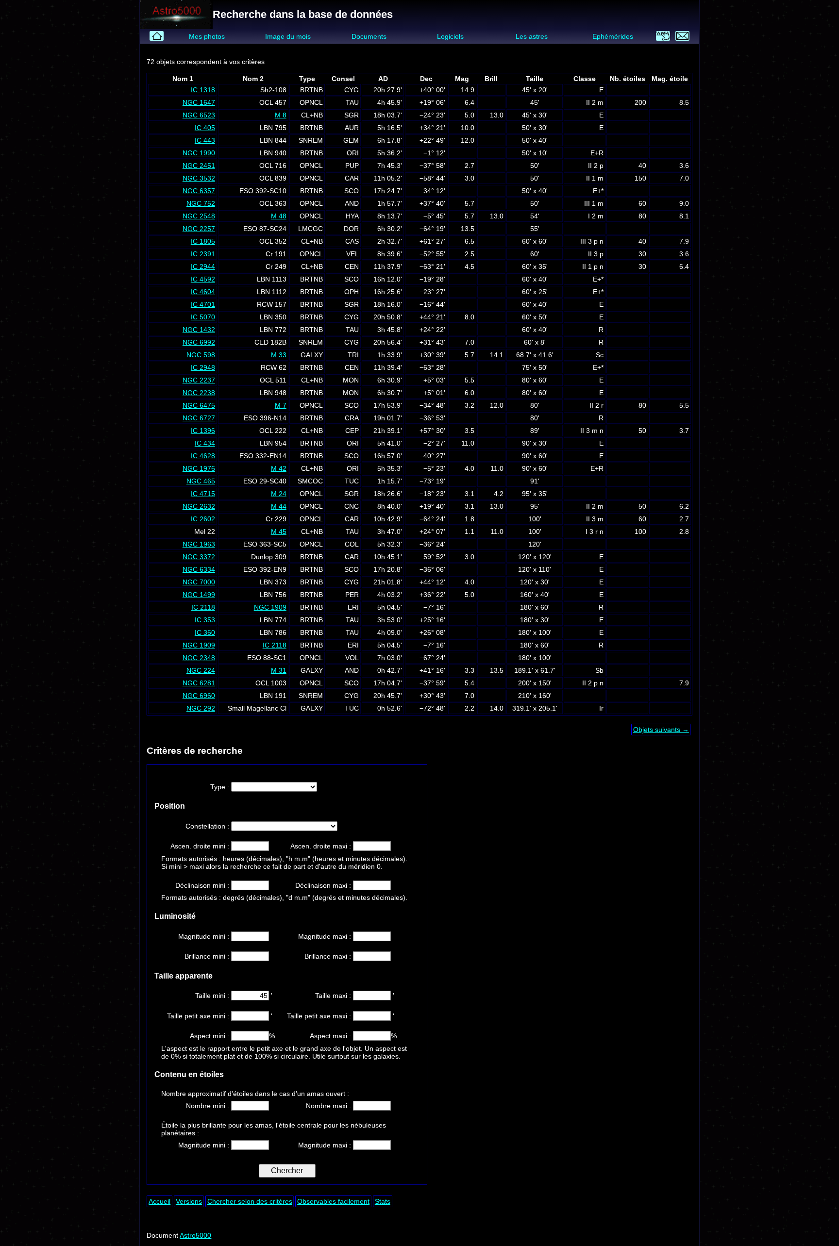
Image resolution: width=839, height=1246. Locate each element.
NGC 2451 (199, 165)
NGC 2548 (199, 216)
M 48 (278, 216)
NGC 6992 (199, 342)
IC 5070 (203, 317)
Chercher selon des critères (249, 1201)
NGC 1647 (199, 102)
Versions (189, 1201)
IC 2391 (203, 254)
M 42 (278, 468)
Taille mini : (213, 995)
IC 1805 (203, 241)
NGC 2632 (199, 506)
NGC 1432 (199, 329)
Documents (369, 36)
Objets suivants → (661, 729)
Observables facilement (333, 1201)
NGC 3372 (199, 557)
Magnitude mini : (204, 936)
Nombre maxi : (329, 1106)
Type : (220, 787)
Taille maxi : (334, 995)
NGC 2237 (199, 380)
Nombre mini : (208, 1106)
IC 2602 (203, 519)
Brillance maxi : (328, 956)
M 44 (278, 506)
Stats (382, 1201)
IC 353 (205, 620)
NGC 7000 (199, 582)
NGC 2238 (199, 393)
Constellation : (208, 826)
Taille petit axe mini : (199, 1016)
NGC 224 (200, 670)
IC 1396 (203, 430)
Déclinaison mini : (203, 885)
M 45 (278, 531)
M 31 (278, 670)
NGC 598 (200, 355)
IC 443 (205, 140)
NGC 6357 (199, 191)
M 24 (278, 494)
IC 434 (205, 443)
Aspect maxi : (331, 1036)
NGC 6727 (199, 418)
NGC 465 (200, 481)
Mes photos (207, 36)
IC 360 (205, 632)
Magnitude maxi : (325, 936)
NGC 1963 (199, 544)
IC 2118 (203, 607)
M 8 (280, 115)
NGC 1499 (199, 594)
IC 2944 (203, 266)
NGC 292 (200, 708)
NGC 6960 (199, 695)
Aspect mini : (210, 1036)
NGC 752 (200, 203)
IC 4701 (203, 304)
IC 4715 (203, 494)
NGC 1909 (270, 607)
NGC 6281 (199, 683)
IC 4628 (203, 456)
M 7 (280, 405)
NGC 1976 (199, 468)
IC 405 (205, 128)
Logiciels (450, 36)
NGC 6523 (199, 115)
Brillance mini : (208, 956)
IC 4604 (203, 292)
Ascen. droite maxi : (321, 846)
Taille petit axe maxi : (320, 1016)
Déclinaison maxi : (324, 885)
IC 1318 (203, 90)
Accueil (159, 1201)
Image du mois (288, 36)
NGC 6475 (199, 405)
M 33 (278, 355)
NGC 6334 (199, 569)
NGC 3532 (199, 178)
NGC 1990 (199, 153)
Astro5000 (195, 1235)
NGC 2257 (199, 229)
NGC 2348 (199, 658)
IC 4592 (203, 279)
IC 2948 (203, 367)
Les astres (532, 36)
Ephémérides (612, 36)
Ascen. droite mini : (200, 846)
